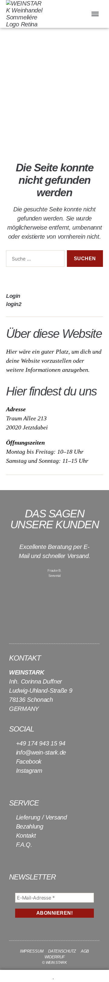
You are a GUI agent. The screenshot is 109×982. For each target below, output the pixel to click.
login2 (13, 304)
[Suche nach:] (34, 259)
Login (13, 296)
